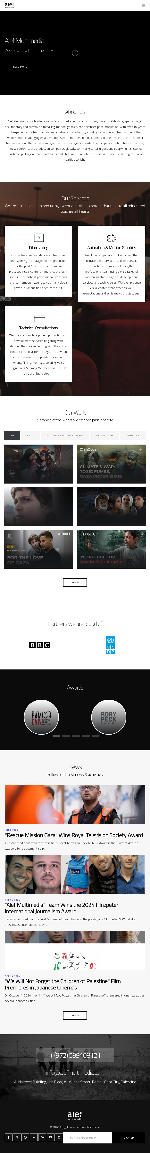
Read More (20, 67)
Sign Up (129, 1137)
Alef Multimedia (91, 1127)
